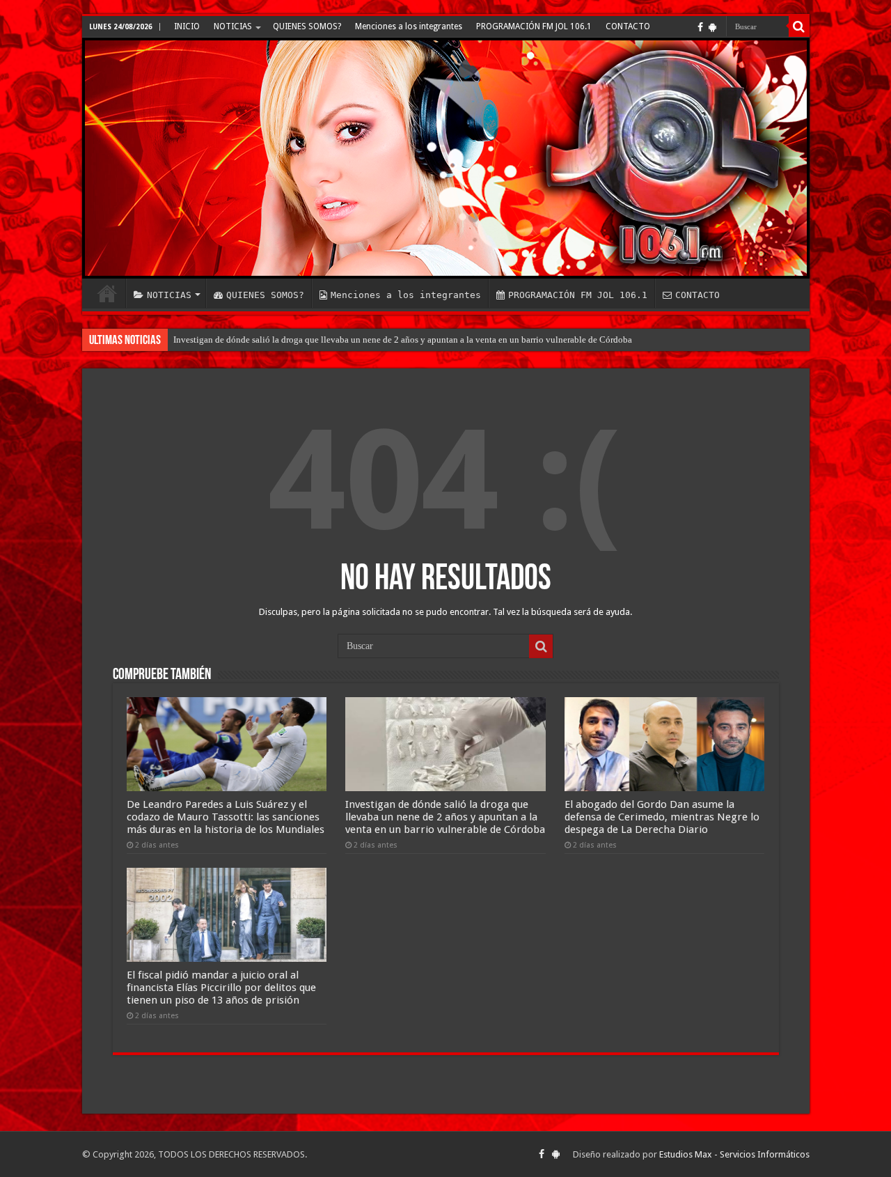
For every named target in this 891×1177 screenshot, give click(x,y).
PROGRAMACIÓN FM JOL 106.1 (534, 26)
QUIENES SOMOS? (307, 26)
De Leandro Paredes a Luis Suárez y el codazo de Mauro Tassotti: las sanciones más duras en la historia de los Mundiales (225, 817)
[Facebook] (700, 27)
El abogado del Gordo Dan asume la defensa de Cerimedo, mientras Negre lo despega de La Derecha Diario (662, 817)
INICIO (187, 26)
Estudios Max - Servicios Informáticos (734, 1154)
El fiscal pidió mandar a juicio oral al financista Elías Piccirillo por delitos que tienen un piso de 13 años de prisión (221, 987)
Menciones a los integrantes (408, 26)
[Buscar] (799, 26)
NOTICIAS (233, 26)
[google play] (712, 27)
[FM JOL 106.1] (446, 158)
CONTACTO (628, 26)
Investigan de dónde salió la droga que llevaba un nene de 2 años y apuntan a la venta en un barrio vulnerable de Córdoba (402, 339)
